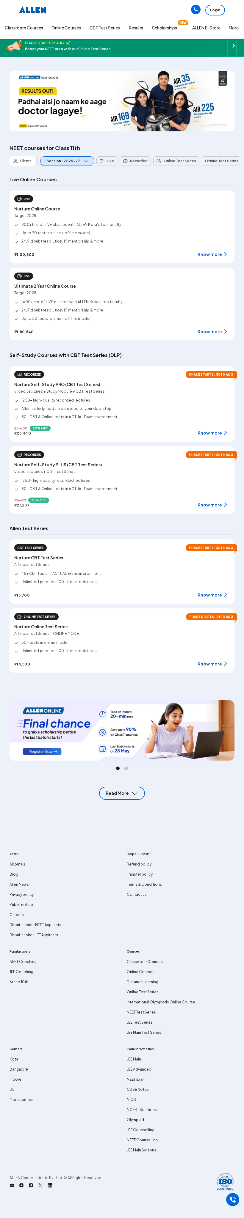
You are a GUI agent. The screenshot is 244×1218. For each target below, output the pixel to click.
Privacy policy (22, 894)
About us (17, 864)
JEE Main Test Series (144, 1032)
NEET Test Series (141, 1012)
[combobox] (66, 161)
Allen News (19, 884)
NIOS (131, 1099)
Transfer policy (140, 874)
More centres (21, 1099)
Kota (14, 1059)
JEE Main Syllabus (141, 1150)
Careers (17, 914)
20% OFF (40, 428)
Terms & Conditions (144, 884)
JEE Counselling (140, 1130)
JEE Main (134, 1059)
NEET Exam (136, 1079)
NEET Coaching (23, 961)
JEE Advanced (139, 1069)
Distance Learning (142, 982)
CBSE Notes (138, 1089)
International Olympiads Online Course (161, 1002)
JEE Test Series (140, 1022)
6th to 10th (19, 982)
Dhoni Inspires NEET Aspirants (35, 925)
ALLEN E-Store (206, 27)
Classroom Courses (24, 27)
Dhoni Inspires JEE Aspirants (34, 935)
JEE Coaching (21, 972)
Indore (15, 1079)
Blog (14, 874)
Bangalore (19, 1069)
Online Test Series (143, 992)
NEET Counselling (142, 1140)
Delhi (14, 1089)
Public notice (21, 904)
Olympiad (135, 1120)
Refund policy (139, 864)
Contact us (137, 894)
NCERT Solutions (142, 1109)
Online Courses (140, 972)
